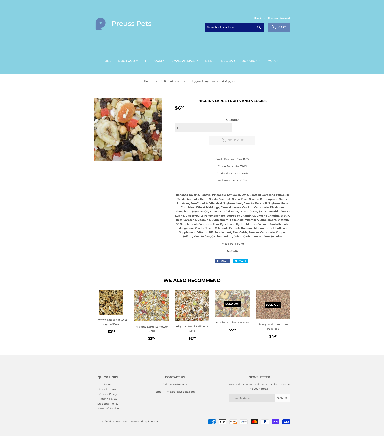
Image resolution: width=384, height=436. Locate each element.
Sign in (258, 18)
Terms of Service (108, 408)
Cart (282, 27)
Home (106, 61)
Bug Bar (228, 61)
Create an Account (279, 18)
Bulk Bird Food (170, 81)
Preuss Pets (119, 421)
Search (107, 384)
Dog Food (127, 61)
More (272, 61)
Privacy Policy (108, 394)
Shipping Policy (107, 403)
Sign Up (282, 398)
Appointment (108, 389)
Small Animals (184, 61)
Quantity (232, 120)
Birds (209, 61)
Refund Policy (108, 398)
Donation (250, 61)
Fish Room (154, 61)
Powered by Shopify (144, 421)
